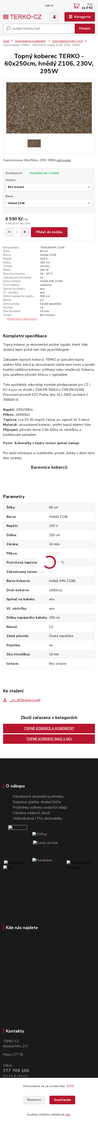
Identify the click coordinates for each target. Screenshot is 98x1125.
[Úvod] (22, 17)
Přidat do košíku (49, 232)
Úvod (6, 41)
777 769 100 (16, 1071)
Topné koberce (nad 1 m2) (67, 41)
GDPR (70, 1086)
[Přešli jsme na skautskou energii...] (17, 834)
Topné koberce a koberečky (30, 41)
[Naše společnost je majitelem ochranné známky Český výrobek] (45, 843)
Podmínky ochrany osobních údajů (40, 807)
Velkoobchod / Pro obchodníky (37, 818)
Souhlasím (62, 1100)
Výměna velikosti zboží (31, 812)
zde (67, 1114)
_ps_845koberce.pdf (24, 700)
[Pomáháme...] (49, 868)
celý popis (63, 160)
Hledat (84, 28)
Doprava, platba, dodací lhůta (37, 801)
